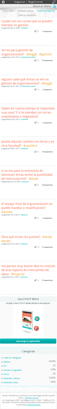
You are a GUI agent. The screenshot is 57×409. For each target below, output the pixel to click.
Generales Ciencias (11, 378)
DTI (5, 366)
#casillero (30, 145)
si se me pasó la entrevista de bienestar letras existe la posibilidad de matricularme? (26, 175)
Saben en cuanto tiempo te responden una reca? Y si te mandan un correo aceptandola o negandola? (28, 112)
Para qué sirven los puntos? (20, 237)
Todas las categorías (12, 358)
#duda (33, 178)
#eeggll (31, 54)
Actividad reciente (25, 11)
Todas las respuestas (27, 15)
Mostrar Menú (42, 6)
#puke (6, 241)
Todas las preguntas (46, 11)
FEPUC (6, 374)
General (24, 28)
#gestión (45, 54)
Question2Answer (33, 405)
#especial (18, 274)
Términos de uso (31, 398)
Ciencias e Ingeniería (12, 370)
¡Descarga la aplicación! (28, 341)
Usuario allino (8, 11)
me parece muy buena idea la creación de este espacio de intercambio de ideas (28, 270)
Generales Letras (28, 57)
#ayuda (6, 212)
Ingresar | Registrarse (28, 1)
